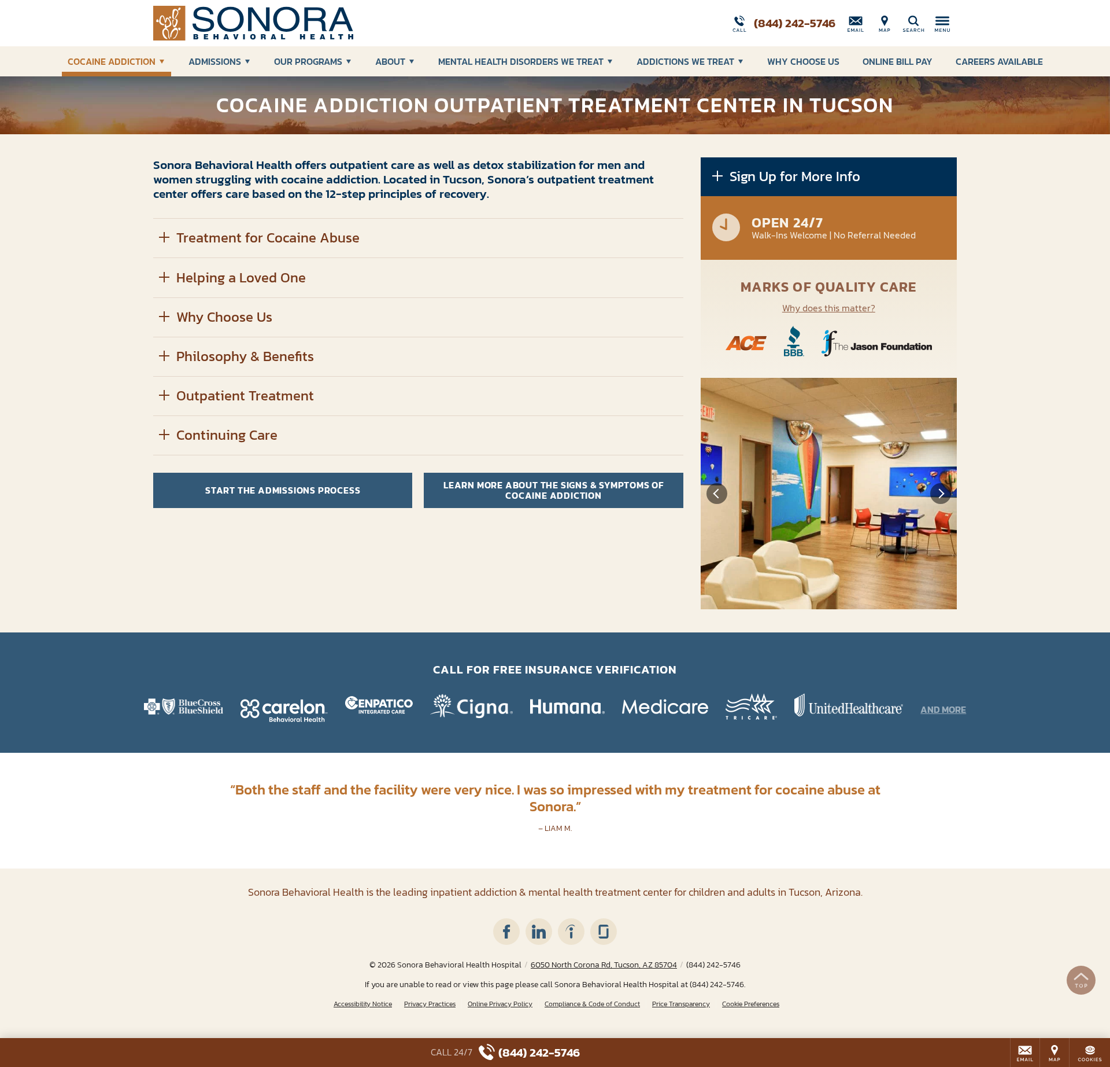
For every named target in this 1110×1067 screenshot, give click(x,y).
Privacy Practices (430, 1004)
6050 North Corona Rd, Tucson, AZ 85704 (604, 965)
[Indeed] (571, 931)
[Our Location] (884, 23)
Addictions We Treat (685, 61)
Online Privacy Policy (500, 1004)
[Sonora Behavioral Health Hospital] (326, 23)
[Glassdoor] (603, 931)
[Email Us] (855, 23)
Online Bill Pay (898, 61)
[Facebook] (506, 931)
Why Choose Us (803, 61)
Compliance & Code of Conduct (592, 1004)
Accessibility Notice (363, 1004)
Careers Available (999, 61)
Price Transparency (681, 1004)
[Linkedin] (538, 931)
